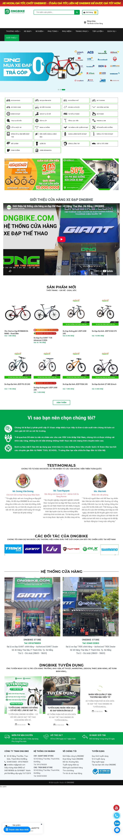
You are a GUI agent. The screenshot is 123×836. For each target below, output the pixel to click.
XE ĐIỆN (39, 31)
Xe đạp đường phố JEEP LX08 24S (74, 332)
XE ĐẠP (27, 31)
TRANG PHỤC (82, 31)
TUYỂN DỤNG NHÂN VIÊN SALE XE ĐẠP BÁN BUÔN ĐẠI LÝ (61, 709)
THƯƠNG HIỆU (13, 31)
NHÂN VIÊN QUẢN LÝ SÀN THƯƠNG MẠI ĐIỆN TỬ (100, 709)
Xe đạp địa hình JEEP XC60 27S (104, 331)
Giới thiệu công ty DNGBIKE (73, 756)
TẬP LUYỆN (97, 31)
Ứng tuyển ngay (98, 762)
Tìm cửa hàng (68, 770)
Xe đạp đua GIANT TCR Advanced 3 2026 (43, 339)
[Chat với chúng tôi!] (117, 830)
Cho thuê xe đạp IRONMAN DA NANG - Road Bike (16, 332)
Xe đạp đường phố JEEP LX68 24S (45, 389)
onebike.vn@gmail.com (16, 765)
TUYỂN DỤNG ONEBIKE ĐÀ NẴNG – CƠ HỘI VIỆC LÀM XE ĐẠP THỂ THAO (23, 709)
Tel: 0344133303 (90, 643)
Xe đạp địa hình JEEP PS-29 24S (17, 384)
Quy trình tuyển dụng (100, 756)
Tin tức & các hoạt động (72, 773)
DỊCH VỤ (111, 31)
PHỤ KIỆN (66, 31)
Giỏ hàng (91, 12)
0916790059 (23, 762)
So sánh (3, 787)
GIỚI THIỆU (11, 38)
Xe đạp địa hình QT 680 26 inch (104, 384)
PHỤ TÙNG (53, 31)
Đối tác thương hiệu (71, 762)
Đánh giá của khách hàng (73, 768)
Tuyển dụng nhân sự (71, 765)
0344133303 (12, 762)
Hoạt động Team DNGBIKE (73, 759)
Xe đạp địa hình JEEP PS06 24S (75, 384)
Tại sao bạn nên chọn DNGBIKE (104, 765)
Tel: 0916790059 (32, 643)
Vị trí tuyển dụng (98, 759)
